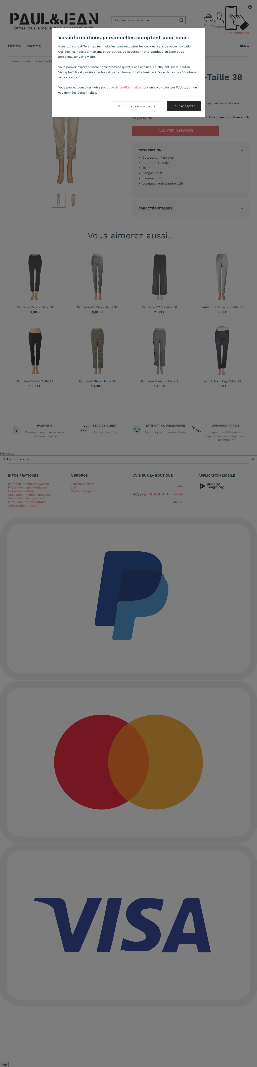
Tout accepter (184, 106)
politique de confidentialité (121, 87)
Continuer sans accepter (137, 106)
